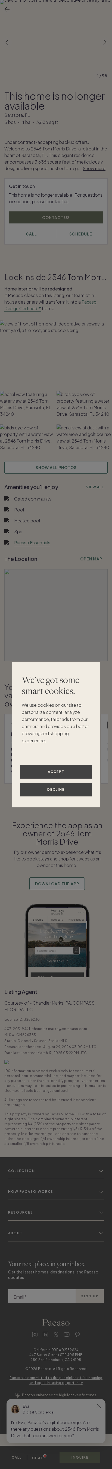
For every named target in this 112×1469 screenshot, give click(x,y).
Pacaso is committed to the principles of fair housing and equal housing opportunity (56, 1380)
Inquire (80, 1457)
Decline (56, 789)
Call (17, 1457)
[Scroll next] (105, 42)
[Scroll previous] (7, 42)
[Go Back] (7, 9)
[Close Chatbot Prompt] (98, 1405)
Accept (56, 772)
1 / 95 (102, 75)
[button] (56, 42)
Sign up (89, 1296)
